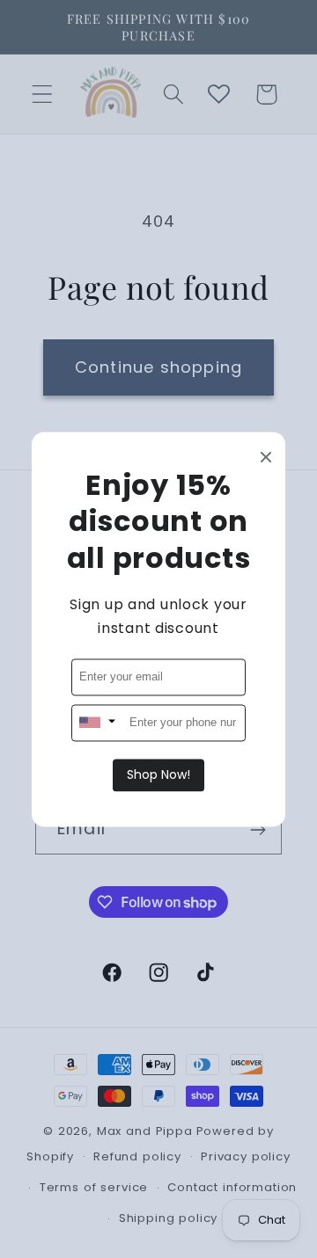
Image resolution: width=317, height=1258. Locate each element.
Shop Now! (158, 774)
